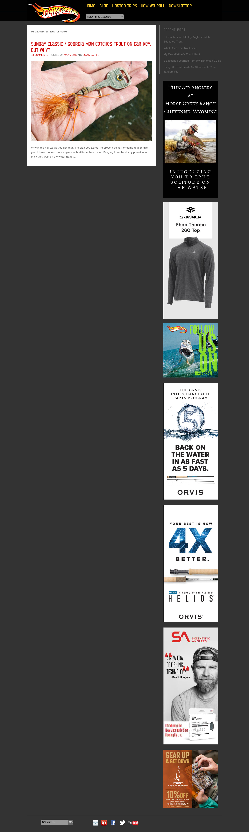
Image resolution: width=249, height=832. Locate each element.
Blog (103, 5)
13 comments (39, 55)
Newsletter (180, 5)
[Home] (54, 24)
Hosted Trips (124, 5)
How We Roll (153, 5)
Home (90, 5)
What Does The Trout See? (180, 48)
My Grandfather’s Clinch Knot (182, 54)
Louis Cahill (91, 55)
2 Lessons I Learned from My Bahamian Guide (192, 60)
